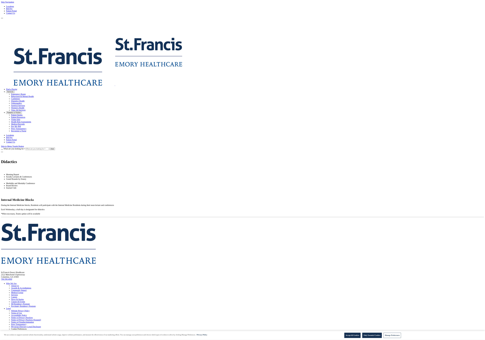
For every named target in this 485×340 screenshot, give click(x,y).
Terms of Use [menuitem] (16, 313)
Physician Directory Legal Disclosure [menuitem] (26, 327)
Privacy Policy (202, 335)
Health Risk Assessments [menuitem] (21, 122)
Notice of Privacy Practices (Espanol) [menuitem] (26, 320)
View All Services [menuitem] (18, 110)
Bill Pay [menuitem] (9, 137)
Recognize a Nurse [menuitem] (18, 131)
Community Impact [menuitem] (19, 290)
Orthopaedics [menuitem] (16, 103)
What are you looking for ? (14, 149)
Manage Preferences (392, 335)
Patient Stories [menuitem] (16, 115)
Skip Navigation (7, 2)
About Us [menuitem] (15, 286)
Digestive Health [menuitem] (18, 101)
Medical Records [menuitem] (18, 124)
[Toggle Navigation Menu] (2, 18)
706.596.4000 (6, 279)
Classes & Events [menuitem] (18, 302)
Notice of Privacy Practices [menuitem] (22, 318)
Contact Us (10, 13)
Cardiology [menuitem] (15, 99)
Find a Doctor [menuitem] (11, 89)
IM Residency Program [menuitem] (20, 304)
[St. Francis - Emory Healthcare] (91, 85)
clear (52, 149)
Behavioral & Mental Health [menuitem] (22, 96)
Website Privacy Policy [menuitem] (20, 311)
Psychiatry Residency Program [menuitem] (23, 306)
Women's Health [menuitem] (17, 108)
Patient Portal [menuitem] (11, 140)
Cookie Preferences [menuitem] (19, 329)
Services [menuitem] (10, 92)
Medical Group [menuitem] (17, 293)
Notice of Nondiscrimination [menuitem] (22, 322)
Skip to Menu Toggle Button (12, 146)
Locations (10, 6)
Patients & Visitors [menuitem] (14, 113)
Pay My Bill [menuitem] (16, 126)
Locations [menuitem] (10, 135)
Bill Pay (9, 9)
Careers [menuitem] (14, 297)
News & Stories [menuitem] (17, 299)
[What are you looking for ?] (2, 149)
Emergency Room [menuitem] (18, 94)
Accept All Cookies (352, 335)
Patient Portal (11, 11)
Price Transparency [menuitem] (18, 129)
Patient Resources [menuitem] (18, 117)
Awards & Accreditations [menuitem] (21, 288)
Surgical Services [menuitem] (18, 105)
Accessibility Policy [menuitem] (19, 315)
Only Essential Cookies (372, 335)
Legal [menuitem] (8, 308)
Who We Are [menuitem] (11, 283)
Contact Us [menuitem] (10, 142)
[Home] (48, 268)
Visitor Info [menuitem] (15, 119)
